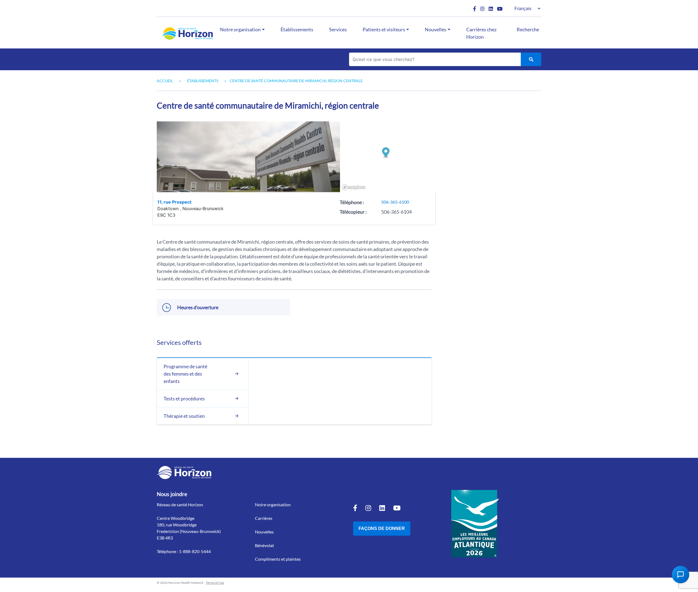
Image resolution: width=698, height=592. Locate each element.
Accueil (165, 80)
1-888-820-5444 (195, 551)
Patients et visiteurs (384, 29)
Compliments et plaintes (278, 559)
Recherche (528, 29)
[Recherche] (531, 59)
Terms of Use (215, 583)
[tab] (202, 374)
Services (338, 29)
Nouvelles (435, 29)
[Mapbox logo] (354, 187)
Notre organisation (240, 29)
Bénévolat (264, 545)
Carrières (263, 518)
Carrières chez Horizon (481, 33)
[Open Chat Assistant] (680, 574)
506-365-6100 (395, 201)
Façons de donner (382, 528)
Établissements (297, 29)
